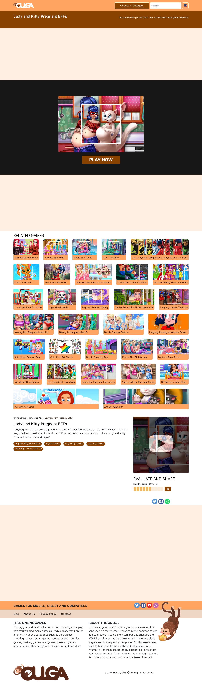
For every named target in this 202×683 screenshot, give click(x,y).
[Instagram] (156, 605)
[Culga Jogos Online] (41, 672)
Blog (16, 613)
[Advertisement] (101, 54)
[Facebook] (161, 501)
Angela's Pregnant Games (27, 443)
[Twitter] (154, 501)
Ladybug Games (96, 443)
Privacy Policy (47, 613)
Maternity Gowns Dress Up (28, 448)
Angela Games (52, 443)
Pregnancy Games (74, 443)
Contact (66, 613)
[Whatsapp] (167, 501)
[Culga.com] (23, 5)
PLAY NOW (101, 159)
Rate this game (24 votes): (145, 484)
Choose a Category (132, 5)
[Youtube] (149, 605)
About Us (29, 613)
